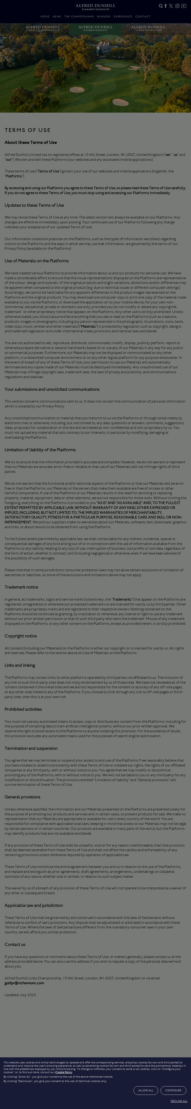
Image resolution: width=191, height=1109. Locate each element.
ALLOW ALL (145, 1090)
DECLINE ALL (179, 1101)
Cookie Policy (63, 1072)
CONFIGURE (173, 1090)
